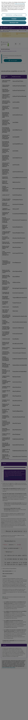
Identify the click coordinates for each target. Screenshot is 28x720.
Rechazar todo (14, 22)
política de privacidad (20, 3)
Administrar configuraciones (14, 15)
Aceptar (14, 19)
